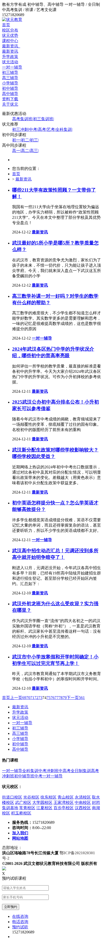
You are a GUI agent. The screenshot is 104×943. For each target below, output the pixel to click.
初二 (25, 140)
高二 (25, 150)
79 (65, 697)
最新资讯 (11, 46)
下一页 (73, 697)
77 (57, 697)
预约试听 (20, 927)
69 (24, 697)
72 (36, 697)
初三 (34, 140)
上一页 (16, 697)
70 (28, 697)
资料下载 (10, 99)
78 (61, 697)
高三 (34, 150)
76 (52, 697)
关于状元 (10, 104)
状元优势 (10, 35)
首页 (6, 25)
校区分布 (10, 30)
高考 (42, 129)
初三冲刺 (20, 129)
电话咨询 (20, 922)
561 (82, 697)
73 (40, 697)
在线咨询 (20, 916)
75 (48, 697)
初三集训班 (43, 119)
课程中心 (10, 41)
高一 (16, 150)
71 (32, 697)
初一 (16, 140)
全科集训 (64, 129)
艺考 (51, 129)
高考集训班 (22, 119)
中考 (33, 129)
